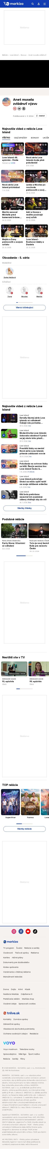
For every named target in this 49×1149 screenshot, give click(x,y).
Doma (6, 989)
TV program (8, 948)
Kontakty (7, 1019)
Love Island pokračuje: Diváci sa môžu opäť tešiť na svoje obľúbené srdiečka (33, 481)
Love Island (14, 55)
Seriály (15, 1059)
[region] (24, 139)
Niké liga (22, 1054)
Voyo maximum (10, 1049)
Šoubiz (19, 948)
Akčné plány (17, 957)
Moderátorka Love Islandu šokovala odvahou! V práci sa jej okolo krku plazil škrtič (33, 436)
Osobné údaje (9, 1004)
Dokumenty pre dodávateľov (16, 962)
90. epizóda (36, 682)
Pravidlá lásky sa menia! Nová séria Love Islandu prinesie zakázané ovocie (32, 451)
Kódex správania (10, 967)
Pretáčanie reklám (11, 999)
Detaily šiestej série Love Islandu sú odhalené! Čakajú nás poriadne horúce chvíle (32, 421)
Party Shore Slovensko (11, 541)
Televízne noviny (27, 1049)
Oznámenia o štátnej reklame (17, 972)
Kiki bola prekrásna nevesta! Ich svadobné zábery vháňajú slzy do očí (33, 497)
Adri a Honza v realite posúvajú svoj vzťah (34, 214)
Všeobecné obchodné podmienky (19, 1029)
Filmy (22, 1059)
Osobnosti (8, 953)
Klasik (27, 989)
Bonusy (23, 55)
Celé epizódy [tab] (20, 138)
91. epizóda (8, 682)
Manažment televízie (12, 977)
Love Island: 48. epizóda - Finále (10, 159)
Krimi (20, 989)
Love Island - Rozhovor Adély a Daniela (35, 242)
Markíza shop (28, 999)
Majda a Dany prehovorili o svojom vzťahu (12, 242)
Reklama (35, 953)
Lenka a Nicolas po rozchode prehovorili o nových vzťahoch (36, 187)
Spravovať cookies (27, 1004)
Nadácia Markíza (11, 994)
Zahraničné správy (11, 1024)
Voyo (13, 163)
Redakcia (34, 1034)
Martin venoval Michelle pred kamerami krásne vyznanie (11, 215)
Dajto (13, 989)
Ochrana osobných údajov (15, 1034)
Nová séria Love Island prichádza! (11, 186)
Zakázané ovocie (9, 679)
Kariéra (6, 957)
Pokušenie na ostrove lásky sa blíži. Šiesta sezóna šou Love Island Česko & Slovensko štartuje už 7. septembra (34, 466)
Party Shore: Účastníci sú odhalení (13, 544)
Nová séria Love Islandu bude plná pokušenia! (35, 160)
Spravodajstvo (9, 1054)
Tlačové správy (22, 953)
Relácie (4, 55)
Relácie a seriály (31, 948)
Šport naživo (34, 1054)
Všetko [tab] (6, 138)
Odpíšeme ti (26, 994)
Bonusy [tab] (35, 138)
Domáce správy (20, 1019)
